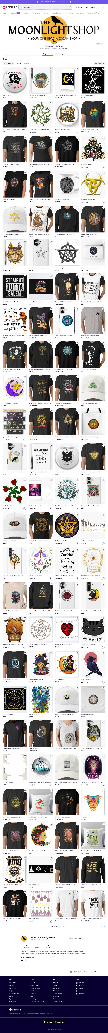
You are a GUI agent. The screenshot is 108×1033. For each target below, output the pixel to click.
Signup (11, 999)
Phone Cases (36, 13)
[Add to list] (25, 69)
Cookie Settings (57, 1001)
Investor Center (34, 985)
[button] (54, 2)
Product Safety (57, 993)
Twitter (81, 988)
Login (11, 996)
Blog (10, 991)
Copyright (56, 996)
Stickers (26, 13)
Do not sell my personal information (36, 1013)
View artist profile (63, 48)
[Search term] (69, 7)
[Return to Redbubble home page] (10, 7)
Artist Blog (33, 999)
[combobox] (45, 7)
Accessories (80, 13)
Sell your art (33, 993)
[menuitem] (5, 13)
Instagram (82, 982)
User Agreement (13, 1013)
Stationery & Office (93, 13)
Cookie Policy (50, 1013)
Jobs (31, 996)
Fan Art (11, 985)
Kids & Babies (69, 13)
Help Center (56, 988)
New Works (12, 988)
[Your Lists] (99, 7)
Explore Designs (59, 54)
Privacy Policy (22, 1013)
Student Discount (14, 993)
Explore (5, 13)
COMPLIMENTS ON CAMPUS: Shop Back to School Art (54, 2)
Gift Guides (12, 982)
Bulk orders (12, 1001)
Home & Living (56, 13)
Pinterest (81, 993)
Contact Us (56, 999)
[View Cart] (103, 7)
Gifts (104, 13)
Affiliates (32, 991)
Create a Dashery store (37, 1001)
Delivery (55, 982)
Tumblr (81, 991)
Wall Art (46, 13)
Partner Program (35, 988)
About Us (32, 982)
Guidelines (56, 991)
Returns (55, 985)
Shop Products (47, 54)
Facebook (82, 985)
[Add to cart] (51, 132)
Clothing (15, 13)
